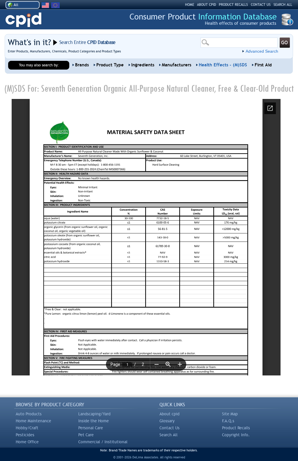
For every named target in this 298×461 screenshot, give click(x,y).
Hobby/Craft (27, 427)
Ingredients (142, 65)
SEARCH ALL (283, 5)
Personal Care (90, 427)
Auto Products (29, 414)
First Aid (263, 65)
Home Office (27, 441)
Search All (168, 434)
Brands (82, 65)
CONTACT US (261, 5)
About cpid (169, 414)
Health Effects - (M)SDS (223, 65)
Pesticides (25, 434)
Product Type (110, 65)
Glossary (167, 421)
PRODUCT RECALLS (233, 5)
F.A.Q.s (228, 421)
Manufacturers (176, 65)
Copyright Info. (236, 434)
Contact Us (169, 427)
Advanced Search (262, 51)
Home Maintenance (33, 421)
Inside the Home (93, 421)
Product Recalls (236, 427)
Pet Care (86, 434)
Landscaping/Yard (94, 414)
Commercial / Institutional (102, 441)
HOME (189, 5)
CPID (23, 20)
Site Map (230, 414)
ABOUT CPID (206, 5)
